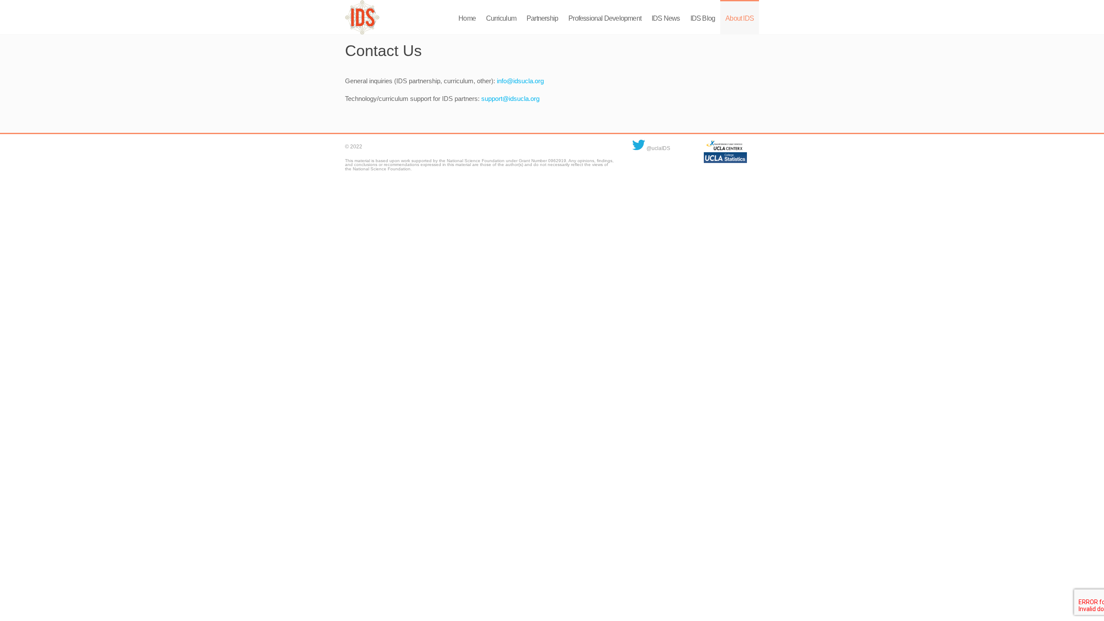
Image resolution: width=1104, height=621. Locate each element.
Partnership (542, 18)
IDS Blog (702, 18)
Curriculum (501, 18)
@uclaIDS (657, 148)
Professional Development (604, 18)
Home (467, 18)
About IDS (739, 18)
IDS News (666, 18)
